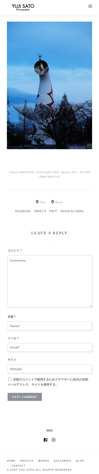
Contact (19, 465)
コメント (15, 250)
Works (43, 461)
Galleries (62, 461)
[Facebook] (45, 440)
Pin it (53, 211)
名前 (12, 316)
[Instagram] (53, 440)
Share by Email (72, 211)
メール (13, 338)
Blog (80, 461)
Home (11, 461)
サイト (12, 359)
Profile (27, 461)
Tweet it (40, 211)
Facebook (23, 211)
